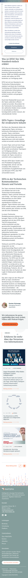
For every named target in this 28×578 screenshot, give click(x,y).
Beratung (4, 524)
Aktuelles (5, 541)
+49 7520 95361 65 (8, 512)
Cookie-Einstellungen (14, 43)
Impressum (5, 569)
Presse (4, 543)
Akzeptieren (14, 47)
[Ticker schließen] (26, 1)
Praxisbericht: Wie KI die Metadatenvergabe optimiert (11, 450)
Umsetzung (5, 526)
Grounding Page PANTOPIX (10, 570)
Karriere (4, 539)
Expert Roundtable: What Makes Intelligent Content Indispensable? (13, 373)
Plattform (4, 528)
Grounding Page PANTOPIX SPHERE (12, 572)
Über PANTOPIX (7, 536)
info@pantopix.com (7, 510)
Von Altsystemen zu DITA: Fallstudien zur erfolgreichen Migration (11, 417)
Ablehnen (14, 51)
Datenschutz (13, 569)
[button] (20, 466)
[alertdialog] (14, 1)
